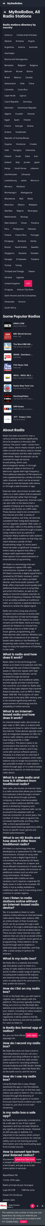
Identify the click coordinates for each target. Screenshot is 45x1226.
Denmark (8, 107)
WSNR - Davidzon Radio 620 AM (28, 354)
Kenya (7, 168)
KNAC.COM (18, 323)
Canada (28, 77)
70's (25, 399)
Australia (33, 47)
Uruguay (8, 289)
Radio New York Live (23, 385)
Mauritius (9, 204)
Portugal (35, 235)
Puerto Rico (20, 235)
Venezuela (9, 301)
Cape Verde (9, 95)
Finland (27, 119)
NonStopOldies (20, 396)
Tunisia (7, 265)
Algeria (7, 113)
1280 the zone (27, 1190)
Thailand (35, 259)
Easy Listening (18, 378)
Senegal (8, 259)
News (15, 336)
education (27, 347)
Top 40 (16, 388)
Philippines (18, 229)
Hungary (17, 150)
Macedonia (9, 198)
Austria (21, 47)
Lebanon (34, 168)
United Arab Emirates (27, 35)
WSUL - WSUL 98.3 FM (23, 375)
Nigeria (20, 210)
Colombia (9, 89)
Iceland (7, 162)
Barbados (9, 65)
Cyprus (23, 95)
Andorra (8, 35)
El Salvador (21, 259)
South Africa (10, 307)
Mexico (21, 204)
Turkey (18, 265)
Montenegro (10, 192)
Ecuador (19, 113)
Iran (36, 156)
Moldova (20, 186)
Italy (18, 162)
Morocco (35, 180)
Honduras (21, 144)
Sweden (34, 247)
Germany (27, 101)
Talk (20, 336)
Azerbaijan (9, 53)
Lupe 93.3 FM (9, 1190)
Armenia (20, 41)
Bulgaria (34, 65)
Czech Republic (11, 101)
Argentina (9, 47)
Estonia (31, 113)
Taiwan (31, 271)
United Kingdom (12, 283)
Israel (18, 156)
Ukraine (8, 277)
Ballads (30, 378)
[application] (22, 1205)
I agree (23, 1222)
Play (7, 325)
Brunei (19, 71)
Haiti (6, 150)
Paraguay (9, 241)
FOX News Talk (20, 365)
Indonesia (30, 150)
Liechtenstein (10, 174)
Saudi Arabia (21, 247)
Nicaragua (33, 210)
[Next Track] (37, 1205)
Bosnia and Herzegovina (16, 59)
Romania (22, 241)
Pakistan (32, 229)
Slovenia (22, 253)
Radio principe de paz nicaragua (18, 1185)
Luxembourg (10, 180)
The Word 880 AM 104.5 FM (26, 344)
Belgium (22, 65)
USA (28, 283)
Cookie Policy (12, 1221)
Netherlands (10, 216)
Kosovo (22, 301)
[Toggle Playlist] (42, 1205)
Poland (7, 235)
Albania (8, 41)
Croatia (33, 144)
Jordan (27, 162)
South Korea (20, 168)
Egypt (7, 119)
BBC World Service (22, 333)
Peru (6, 229)
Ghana (30, 126)
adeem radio (9, 1200)
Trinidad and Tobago (14, 271)
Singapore (9, 253)
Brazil (7, 77)
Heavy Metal (18, 326)
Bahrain (8, 71)
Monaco (8, 186)
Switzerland (10, 83)
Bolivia (30, 71)
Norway (24, 216)
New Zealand (10, 223)
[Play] (32, 1206)
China (31, 83)
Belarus (17, 77)
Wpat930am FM (10, 1175)
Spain (16, 119)
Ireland (7, 156)
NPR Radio (18, 406)
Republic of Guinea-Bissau (16, 138)
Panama (35, 223)
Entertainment (32, 409)
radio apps (31, 1035)
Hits (20, 388)
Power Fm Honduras (12, 1195)
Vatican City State (25, 289)
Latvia (23, 180)
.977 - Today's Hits (22, 417)
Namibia (8, 210)
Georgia (19, 126)
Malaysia (33, 204)
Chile (22, 83)
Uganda (20, 277)
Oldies (24, 388)
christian (20, 347)
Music (23, 419)
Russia (7, 247)
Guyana (8, 144)
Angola (31, 41)
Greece (7, 132)
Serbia (33, 241)
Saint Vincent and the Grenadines (20, 295)
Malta (30, 198)
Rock (25, 326)
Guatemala (21, 132)
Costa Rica (23, 89)
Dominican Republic (27, 107)
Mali (21, 198)
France (7, 126)
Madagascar (26, 192)
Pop (15, 357)
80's (22, 399)
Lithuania (25, 174)
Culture (24, 409)
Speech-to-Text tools (24, 1159)
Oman (24, 223)
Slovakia (34, 253)
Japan (37, 162)
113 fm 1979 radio (11, 1180)
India (27, 156)
